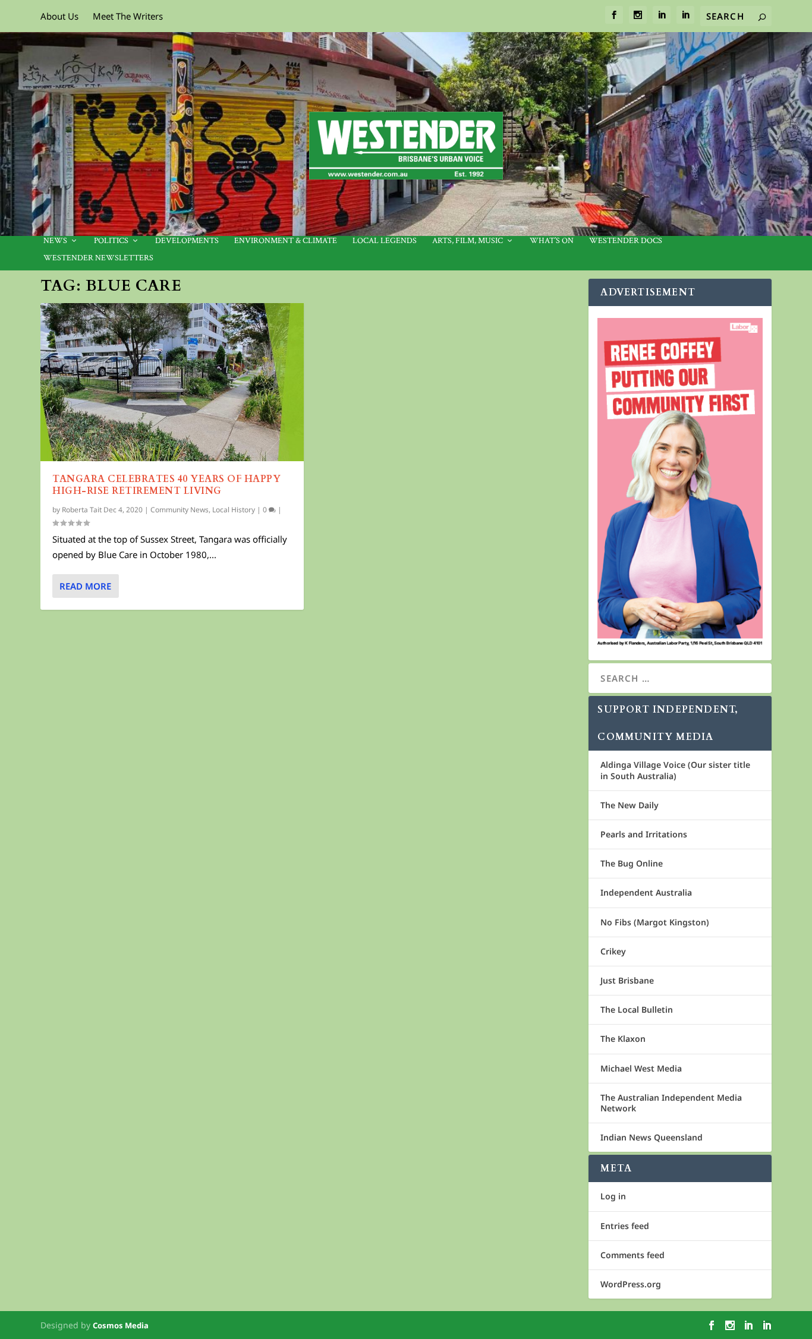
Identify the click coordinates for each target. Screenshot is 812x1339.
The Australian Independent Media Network (671, 1103)
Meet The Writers (128, 16)
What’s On (552, 241)
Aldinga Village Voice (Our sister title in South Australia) (675, 770)
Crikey (613, 951)
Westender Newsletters (98, 258)
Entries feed (624, 1225)
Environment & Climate (285, 241)
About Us (59, 16)
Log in (613, 1196)
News (55, 241)
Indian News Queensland (651, 1137)
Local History (233, 510)
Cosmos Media (121, 1325)
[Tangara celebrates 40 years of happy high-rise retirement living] (172, 382)
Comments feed (632, 1255)
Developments (187, 241)
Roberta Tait (82, 510)
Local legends (385, 241)
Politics (111, 241)
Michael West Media (641, 1068)
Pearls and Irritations (643, 834)
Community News (179, 510)
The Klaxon (623, 1038)
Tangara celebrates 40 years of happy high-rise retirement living (166, 485)
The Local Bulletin (636, 1009)
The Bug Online (631, 863)
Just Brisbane (627, 980)
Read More (85, 586)
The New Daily (629, 805)
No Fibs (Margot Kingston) (654, 922)
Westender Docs (625, 241)
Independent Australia (646, 892)
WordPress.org (630, 1284)
